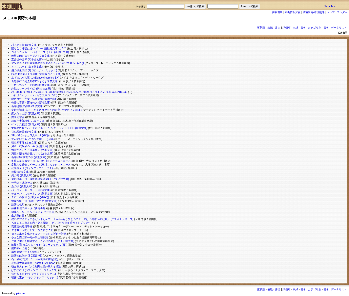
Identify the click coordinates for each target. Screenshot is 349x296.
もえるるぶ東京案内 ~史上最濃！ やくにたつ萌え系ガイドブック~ (50, 222)
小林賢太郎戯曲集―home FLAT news (33, 262)
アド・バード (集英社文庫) (27, 66)
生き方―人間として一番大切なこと (32, 230)
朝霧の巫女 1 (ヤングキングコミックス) (34, 277)
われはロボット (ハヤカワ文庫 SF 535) (34, 95)
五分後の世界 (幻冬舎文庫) (27, 59)
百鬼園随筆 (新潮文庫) (24, 131)
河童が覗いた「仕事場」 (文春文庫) (32, 149)
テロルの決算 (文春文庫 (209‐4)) (30, 197)
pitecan (20, 293)
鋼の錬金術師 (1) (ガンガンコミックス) (34, 70)
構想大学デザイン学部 (24, 251)
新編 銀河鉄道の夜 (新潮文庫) (28, 157)
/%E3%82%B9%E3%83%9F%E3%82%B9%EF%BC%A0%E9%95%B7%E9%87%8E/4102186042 (69, 92)
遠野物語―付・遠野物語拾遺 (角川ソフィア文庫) (40, 179)
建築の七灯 (17, 204)
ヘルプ (331, 12)
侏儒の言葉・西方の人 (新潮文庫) (30, 102)
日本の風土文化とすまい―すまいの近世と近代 (38, 233)
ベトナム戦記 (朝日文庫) (25, 124)
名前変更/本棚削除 (314, 12)
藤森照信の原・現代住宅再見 (28, 208)
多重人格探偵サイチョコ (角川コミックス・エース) (41, 164)
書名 (277, 27)
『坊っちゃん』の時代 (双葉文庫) (30, 84)
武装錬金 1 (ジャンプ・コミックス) (32, 168)
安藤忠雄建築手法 (21, 226)
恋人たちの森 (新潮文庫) (25, 113)
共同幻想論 (17, 117)
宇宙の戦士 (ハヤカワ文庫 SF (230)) (32, 139)
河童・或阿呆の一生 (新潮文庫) (29, 146)
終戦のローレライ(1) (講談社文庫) (31, 88)
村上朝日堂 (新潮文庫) (24, 44)
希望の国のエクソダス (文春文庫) (30, 55)
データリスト (339, 27)
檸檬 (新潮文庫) (20, 171)
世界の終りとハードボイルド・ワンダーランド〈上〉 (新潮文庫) (49, 128)
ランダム (342, 12)
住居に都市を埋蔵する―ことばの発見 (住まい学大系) (42, 241)
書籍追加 (277, 12)
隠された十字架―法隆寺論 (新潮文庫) (33, 98)
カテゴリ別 (314, 27)
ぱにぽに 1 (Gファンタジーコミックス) (34, 270)
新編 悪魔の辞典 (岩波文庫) (27, 106)
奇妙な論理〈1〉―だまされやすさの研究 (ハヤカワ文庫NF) (46, 109)
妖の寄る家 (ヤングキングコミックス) (33, 273)
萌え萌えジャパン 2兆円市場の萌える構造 (36, 266)
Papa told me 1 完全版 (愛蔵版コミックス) (36, 74)
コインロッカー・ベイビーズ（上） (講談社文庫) (40, 52)
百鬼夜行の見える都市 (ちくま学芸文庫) (34, 81)
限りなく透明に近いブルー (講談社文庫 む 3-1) (38, 48)
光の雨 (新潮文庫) (21, 175)
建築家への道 (19, 248)
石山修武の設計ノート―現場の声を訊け (35, 259)
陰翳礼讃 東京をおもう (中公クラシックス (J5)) (39, 244)
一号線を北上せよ (21, 182)
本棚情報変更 (293, 12)
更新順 (261, 27)
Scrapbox (329, 6)
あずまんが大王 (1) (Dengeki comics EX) (35, 77)
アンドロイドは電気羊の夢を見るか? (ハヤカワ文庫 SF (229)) (47, 63)
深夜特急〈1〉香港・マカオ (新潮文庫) (34, 200)
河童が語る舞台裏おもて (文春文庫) (32, 153)
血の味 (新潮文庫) (21, 186)
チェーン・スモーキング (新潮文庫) (32, 193)
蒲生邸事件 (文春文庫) (24, 142)
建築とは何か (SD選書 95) (26, 255)
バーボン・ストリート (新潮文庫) (30, 190)
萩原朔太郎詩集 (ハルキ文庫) (28, 120)
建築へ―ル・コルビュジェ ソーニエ (32, 211)
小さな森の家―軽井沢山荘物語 (29, 237)
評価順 (286, 27)
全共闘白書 (17, 215)
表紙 (270, 27)
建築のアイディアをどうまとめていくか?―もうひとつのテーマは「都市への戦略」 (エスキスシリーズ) (72, 219)
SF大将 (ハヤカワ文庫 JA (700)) (30, 135)
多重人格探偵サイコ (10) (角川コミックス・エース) (41, 160)
